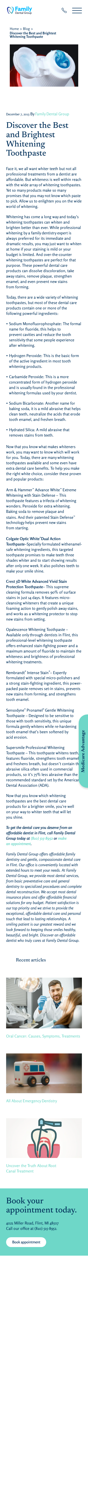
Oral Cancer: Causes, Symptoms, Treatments (43, 1036)
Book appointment (26, 1242)
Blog (26, 29)
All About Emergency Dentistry (31, 1100)
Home (14, 29)
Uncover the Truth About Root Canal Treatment (31, 1168)
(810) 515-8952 (42, 838)
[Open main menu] (77, 10)
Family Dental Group (52, 113)
